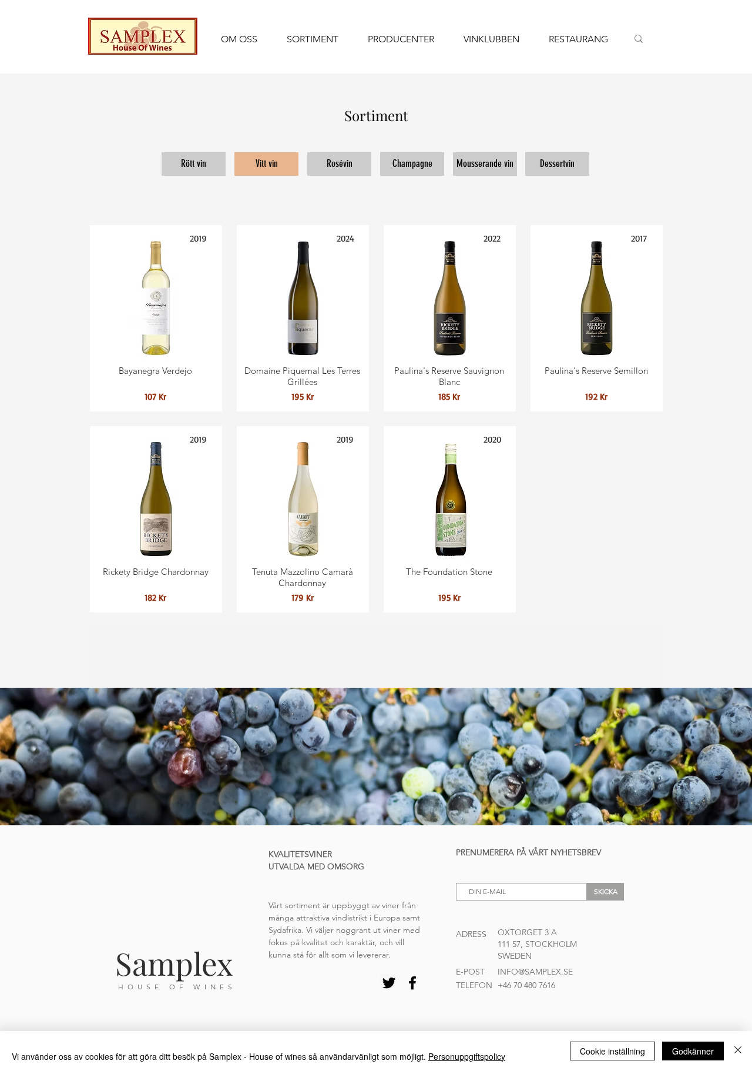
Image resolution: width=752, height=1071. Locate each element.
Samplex (174, 962)
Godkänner (693, 1051)
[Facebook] (412, 983)
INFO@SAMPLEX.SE (535, 971)
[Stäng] (738, 1051)
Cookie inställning (612, 1051)
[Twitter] (389, 983)
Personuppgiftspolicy (466, 1056)
